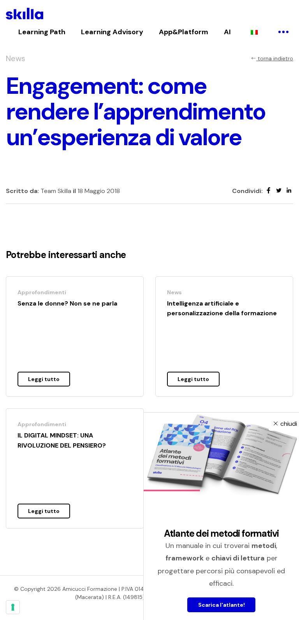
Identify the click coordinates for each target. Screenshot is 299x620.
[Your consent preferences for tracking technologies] (12, 607)
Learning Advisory (112, 32)
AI (227, 32)
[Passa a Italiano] (254, 31)
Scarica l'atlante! (221, 604)
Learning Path (41, 32)
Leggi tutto (44, 379)
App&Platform (183, 32)
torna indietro (274, 58)
